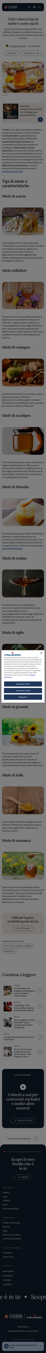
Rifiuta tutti (23, 697)
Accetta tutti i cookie (23, 690)
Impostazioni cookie (23, 684)
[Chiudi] (41, 653)
